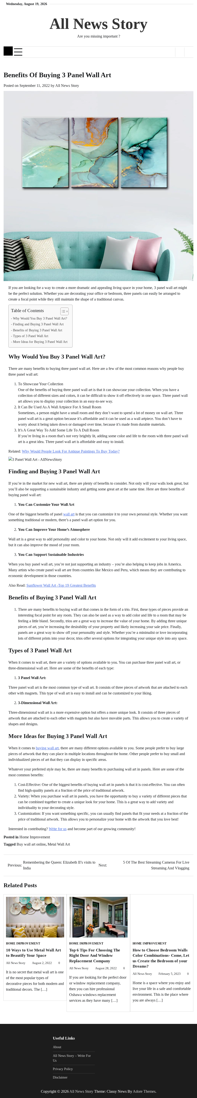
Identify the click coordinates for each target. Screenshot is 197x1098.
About (57, 1047)
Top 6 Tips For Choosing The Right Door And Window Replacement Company (94, 955)
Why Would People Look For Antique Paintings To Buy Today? (71, 451)
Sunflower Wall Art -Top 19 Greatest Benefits (61, 585)
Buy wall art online (31, 844)
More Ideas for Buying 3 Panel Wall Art (40, 342)
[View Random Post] (179, 52)
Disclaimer (60, 1077)
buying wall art (47, 748)
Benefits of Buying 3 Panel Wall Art (37, 330)
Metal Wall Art (59, 844)
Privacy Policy (63, 1069)
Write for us (58, 829)
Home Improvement (34, 837)
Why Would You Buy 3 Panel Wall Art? (40, 318)
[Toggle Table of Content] (62, 311)
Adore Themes (144, 1091)
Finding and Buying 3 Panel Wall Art (38, 324)
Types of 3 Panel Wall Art (30, 336)
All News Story (98, 23)
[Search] (188, 52)
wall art (68, 514)
